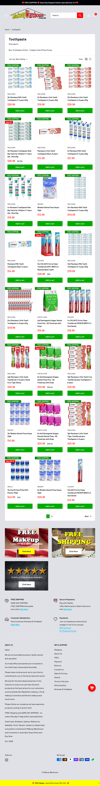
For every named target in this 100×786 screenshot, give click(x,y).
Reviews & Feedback (63, 689)
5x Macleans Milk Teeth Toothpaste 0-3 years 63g (77, 152)
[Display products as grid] (86, 59)
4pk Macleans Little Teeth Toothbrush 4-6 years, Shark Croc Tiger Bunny (18, 380)
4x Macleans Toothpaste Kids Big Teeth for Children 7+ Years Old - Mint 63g (19, 210)
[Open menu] (6, 15)
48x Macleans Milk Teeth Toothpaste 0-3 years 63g (77, 265)
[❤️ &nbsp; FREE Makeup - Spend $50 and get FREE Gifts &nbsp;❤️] (50, 783)
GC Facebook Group (68, 631)
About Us (58, 653)
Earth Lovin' (42, 317)
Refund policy (60, 685)
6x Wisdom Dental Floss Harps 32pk (49, 491)
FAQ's (56, 657)
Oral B (10, 487)
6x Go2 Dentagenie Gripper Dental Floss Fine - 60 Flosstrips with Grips (48, 380)
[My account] (89, 15)
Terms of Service (61, 681)
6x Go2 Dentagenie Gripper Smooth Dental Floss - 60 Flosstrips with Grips (48, 436)
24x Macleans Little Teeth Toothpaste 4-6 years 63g (17, 321)
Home (7, 30)
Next (87, 516)
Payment (58, 661)
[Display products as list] (90, 59)
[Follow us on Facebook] (6, 760)
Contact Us (59, 669)
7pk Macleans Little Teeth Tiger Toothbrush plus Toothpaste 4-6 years (77, 436)
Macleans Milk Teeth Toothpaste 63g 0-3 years (17, 265)
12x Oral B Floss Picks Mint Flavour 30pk (17, 491)
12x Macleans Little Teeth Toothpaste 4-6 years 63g (77, 98)
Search (57, 677)
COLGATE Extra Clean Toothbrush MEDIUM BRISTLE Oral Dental (79, 493)
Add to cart (20, 110)
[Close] (99, 783)
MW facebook (65, 628)
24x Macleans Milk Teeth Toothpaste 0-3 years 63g (77, 208)
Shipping (58, 649)
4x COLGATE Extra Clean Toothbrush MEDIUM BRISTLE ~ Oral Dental (79, 323)
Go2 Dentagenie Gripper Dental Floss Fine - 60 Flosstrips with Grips (49, 323)
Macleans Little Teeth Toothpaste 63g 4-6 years (47, 152)
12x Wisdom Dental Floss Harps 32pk (19, 434)
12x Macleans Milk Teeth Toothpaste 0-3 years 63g (17, 98)
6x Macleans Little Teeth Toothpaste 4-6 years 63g (47, 98)
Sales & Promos (61, 673)
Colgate (40, 261)
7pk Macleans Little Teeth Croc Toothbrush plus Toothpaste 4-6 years (79, 380)
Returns (57, 665)
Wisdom (40, 204)
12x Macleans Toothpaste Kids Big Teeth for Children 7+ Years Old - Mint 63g (19, 154)
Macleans (11, 94)
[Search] (80, 15)
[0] (93, 15)
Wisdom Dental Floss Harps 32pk (48, 208)
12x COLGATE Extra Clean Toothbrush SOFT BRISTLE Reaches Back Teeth (48, 267)
